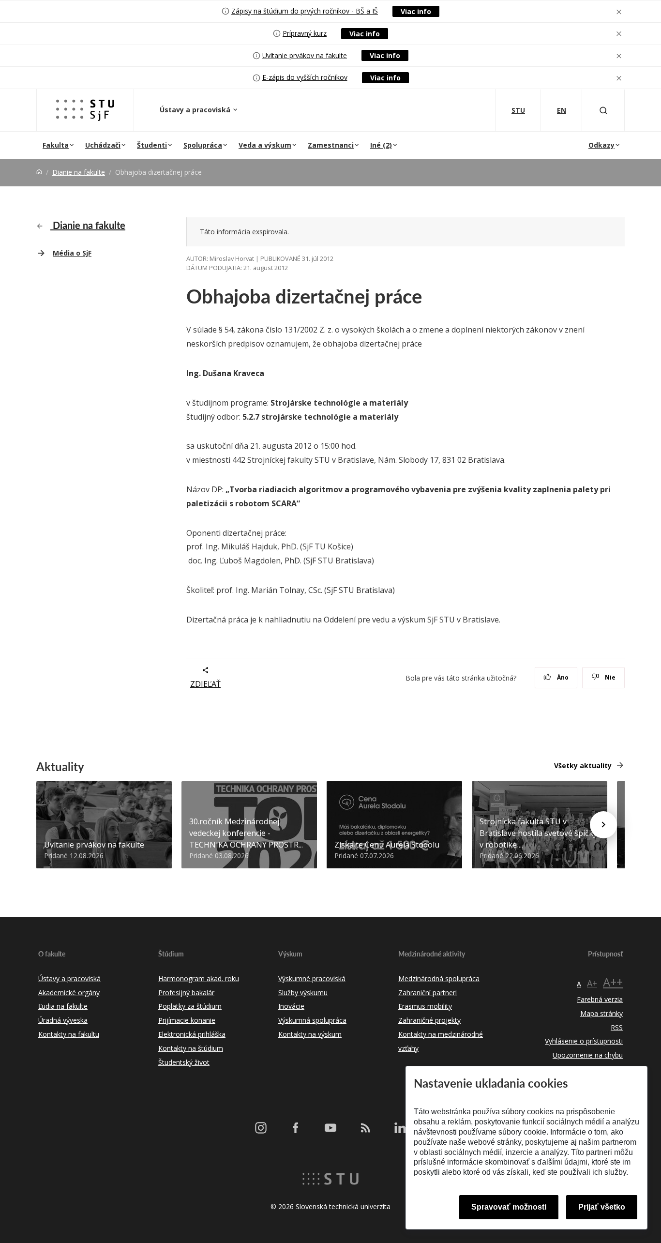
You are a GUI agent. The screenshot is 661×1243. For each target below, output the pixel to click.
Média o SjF (72, 253)
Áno (562, 677)
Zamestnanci (331, 145)
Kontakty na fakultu (68, 1034)
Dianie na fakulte (78, 172)
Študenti (152, 145)
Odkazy (601, 145)
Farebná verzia (600, 999)
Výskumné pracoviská (312, 978)
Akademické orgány (69, 992)
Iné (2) (381, 145)
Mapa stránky (601, 1013)
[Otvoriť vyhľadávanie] (603, 110)
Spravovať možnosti (508, 1207)
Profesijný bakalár (186, 992)
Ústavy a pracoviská (196, 109)
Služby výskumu (303, 992)
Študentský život (184, 1062)
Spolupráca (202, 145)
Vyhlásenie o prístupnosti (584, 1041)
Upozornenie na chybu (588, 1055)
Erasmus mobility (425, 1006)
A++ (613, 982)
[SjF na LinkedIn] (400, 1128)
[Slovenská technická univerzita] (330, 1178)
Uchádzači (102, 145)
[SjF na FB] (296, 1128)
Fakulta (56, 145)
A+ (592, 983)
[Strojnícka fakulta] (85, 110)
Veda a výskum (265, 145)
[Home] (39, 172)
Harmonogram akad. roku (198, 978)
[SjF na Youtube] (330, 1128)
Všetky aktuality (583, 765)
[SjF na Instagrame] (261, 1128)
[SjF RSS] (365, 1128)
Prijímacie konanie (186, 1020)
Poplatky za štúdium (190, 1006)
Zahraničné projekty (429, 1020)
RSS (617, 1027)
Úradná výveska (63, 1020)
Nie (609, 677)
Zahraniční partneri (427, 992)
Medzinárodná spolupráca (439, 978)
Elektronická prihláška (191, 1034)
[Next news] (603, 824)
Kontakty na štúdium (190, 1048)
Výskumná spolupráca (312, 1020)
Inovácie (291, 1006)
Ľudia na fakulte (63, 1006)
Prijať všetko (601, 1207)
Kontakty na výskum (310, 1034)
